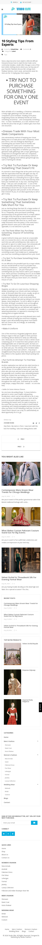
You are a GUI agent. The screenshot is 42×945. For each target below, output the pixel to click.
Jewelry (7, 778)
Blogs (6, 798)
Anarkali (4, 869)
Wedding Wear (9, 785)
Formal (7, 774)
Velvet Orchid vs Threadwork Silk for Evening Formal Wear (19, 578)
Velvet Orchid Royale (30, 644)
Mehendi (7, 788)
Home (6, 737)
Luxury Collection (10, 781)
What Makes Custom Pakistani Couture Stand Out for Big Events (20, 531)
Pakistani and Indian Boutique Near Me (15, 891)
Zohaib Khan (14, 49)
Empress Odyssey (28, 670)
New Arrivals (9, 759)
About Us (5, 855)
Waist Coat (8, 748)
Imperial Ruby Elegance (27, 701)
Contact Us (5, 858)
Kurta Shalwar (9, 751)
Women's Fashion (10, 755)
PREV (22, 439)
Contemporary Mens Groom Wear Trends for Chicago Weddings (17, 491)
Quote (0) (40, 707)
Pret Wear (8, 768)
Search (15, 2)
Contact (7, 802)
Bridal (6, 791)
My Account (26, 2)
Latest (14, 51)
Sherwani (8, 745)
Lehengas (8, 771)
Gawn (7, 762)
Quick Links (6, 845)
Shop (3, 851)
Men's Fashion (9, 741)
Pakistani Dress (9, 765)
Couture (7, 795)
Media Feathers (25, 937)
